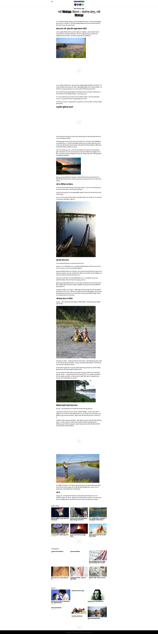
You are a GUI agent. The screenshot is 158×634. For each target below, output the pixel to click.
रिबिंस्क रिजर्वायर (83, 87)
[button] (52, 1)
